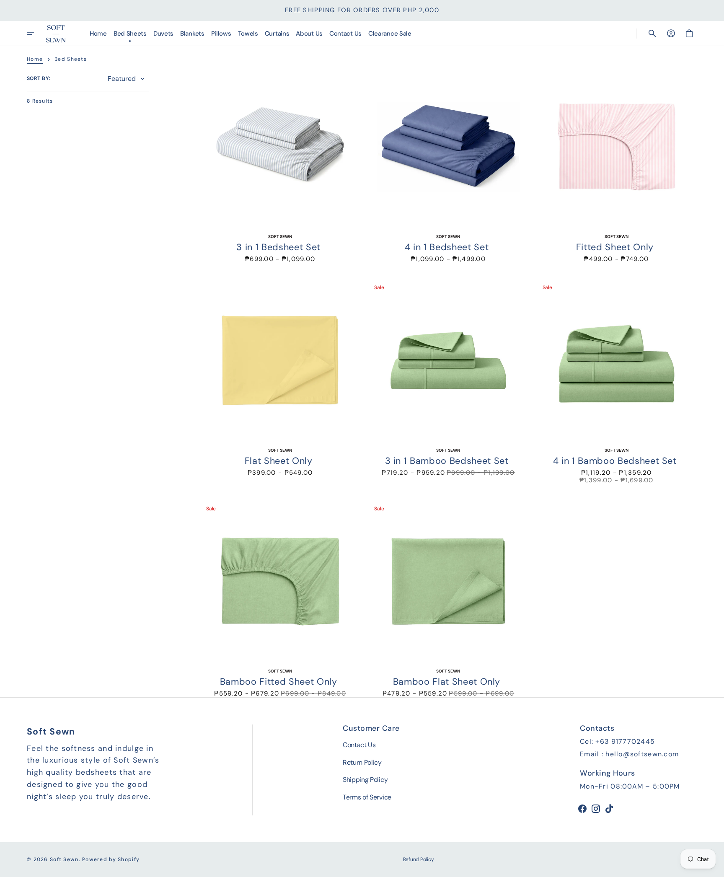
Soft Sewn (64, 859)
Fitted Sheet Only (615, 247)
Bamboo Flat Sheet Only (446, 681)
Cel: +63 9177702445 (617, 741)
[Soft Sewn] (55, 33)
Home (35, 59)
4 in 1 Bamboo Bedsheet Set (615, 460)
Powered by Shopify (111, 859)
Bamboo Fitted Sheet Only (278, 681)
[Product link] (280, 164)
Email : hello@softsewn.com (629, 754)
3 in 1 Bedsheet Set (278, 247)
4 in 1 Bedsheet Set (447, 247)
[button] (652, 33)
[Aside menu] (36, 33)
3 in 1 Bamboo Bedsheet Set (447, 460)
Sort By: (39, 78)
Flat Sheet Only (279, 460)
